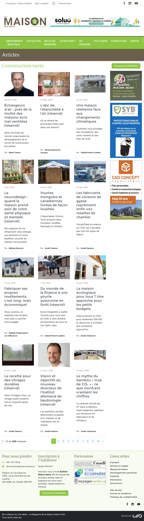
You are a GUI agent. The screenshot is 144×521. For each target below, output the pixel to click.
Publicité (114, 476)
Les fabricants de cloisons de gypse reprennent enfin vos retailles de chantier (88, 205)
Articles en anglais (119, 466)
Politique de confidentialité (123, 497)
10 (98, 441)
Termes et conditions (120, 493)
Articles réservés (50, 43)
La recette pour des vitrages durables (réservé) (17, 382)
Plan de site (116, 490)
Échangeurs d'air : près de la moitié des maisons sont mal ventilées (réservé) (18, 115)
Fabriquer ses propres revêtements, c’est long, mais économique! (17, 296)
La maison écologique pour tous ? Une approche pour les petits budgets (90, 298)
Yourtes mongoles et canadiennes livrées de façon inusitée (54, 201)
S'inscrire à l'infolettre (126, 66)
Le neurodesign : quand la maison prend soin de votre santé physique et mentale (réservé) (17, 207)
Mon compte (42, 3)
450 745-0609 (13, 462)
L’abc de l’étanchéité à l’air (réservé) (52, 109)
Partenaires (116, 479)
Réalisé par (126, 516)
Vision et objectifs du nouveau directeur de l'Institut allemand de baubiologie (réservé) (51, 390)
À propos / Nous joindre (19, 3)
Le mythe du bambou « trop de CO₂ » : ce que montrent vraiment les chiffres (89, 386)
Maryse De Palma (119, 469)
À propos (114, 462)
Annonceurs (116, 483)
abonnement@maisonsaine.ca (20, 466)
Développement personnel (123, 472)
